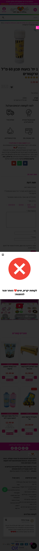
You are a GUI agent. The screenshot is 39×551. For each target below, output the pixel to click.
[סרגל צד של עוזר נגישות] (37, 27)
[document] (19, 275)
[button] (3, 254)
